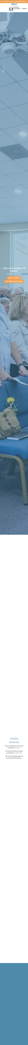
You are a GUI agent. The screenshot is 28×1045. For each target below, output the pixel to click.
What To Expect (14, 278)
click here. (18, 753)
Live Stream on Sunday (14, 281)
